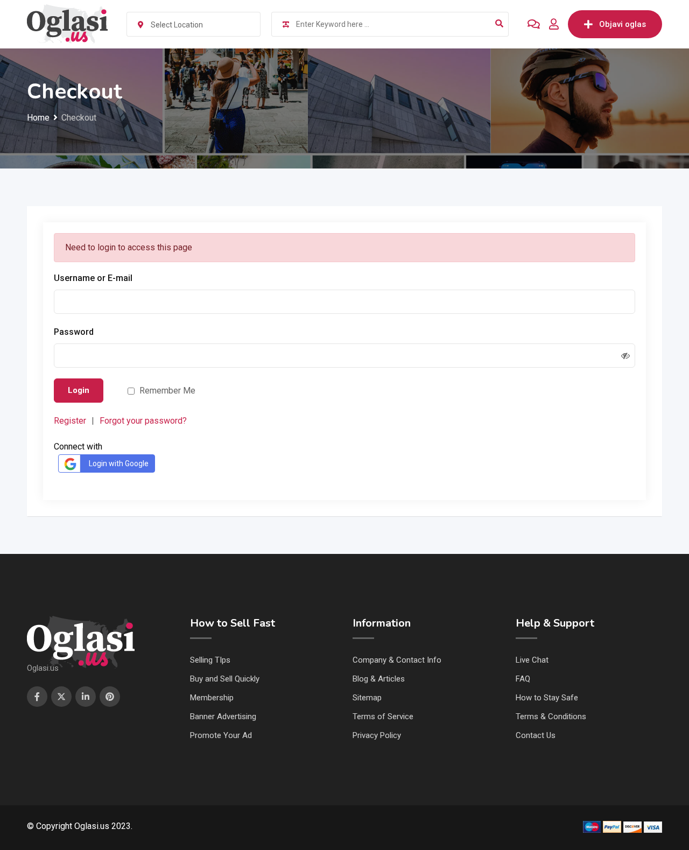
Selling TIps (210, 660)
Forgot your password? (143, 421)
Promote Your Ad (221, 735)
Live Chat (532, 660)
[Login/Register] (554, 24)
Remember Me (167, 390)
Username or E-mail (93, 278)
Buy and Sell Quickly (224, 679)
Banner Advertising (223, 716)
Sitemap (367, 698)
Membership (212, 698)
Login (78, 390)
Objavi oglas (622, 24)
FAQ (523, 679)
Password (74, 332)
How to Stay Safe (547, 698)
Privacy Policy (377, 735)
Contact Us (536, 735)
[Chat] (534, 24)
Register (70, 421)
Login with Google (119, 463)
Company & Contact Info (397, 660)
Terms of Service (383, 716)
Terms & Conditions (551, 716)
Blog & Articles (379, 679)
